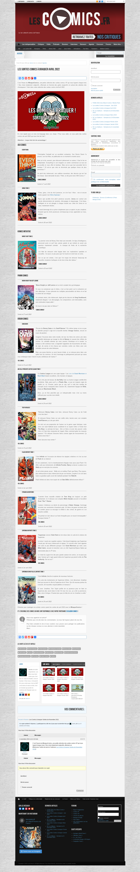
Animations (77, 48)
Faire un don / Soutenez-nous (90, 799)
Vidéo (49, 44)
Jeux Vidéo (67, 48)
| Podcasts (30, 1)
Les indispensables (28, 44)
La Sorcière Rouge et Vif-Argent (81, 839)
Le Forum (65, 799)
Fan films (85, 48)
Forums (108, 44)
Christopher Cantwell (55, 648)
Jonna (30, 652)
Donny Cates (67, 648)
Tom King (35, 656)
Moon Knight (59, 652)
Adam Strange (32, 648)
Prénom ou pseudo (97, 165)
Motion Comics (104, 48)
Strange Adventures (25, 656)
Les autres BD (27, 48)
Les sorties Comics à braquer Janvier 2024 (48, 678)
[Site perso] (29, 695)
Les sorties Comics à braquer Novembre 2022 (62, 679)
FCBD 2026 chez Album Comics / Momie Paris (106, 103)
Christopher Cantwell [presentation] (81, 664)
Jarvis (31, 63)
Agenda (91, 44)
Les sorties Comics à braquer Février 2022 (62, 694)
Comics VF (76, 811)
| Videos (38, 1)
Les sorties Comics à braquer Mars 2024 (105, 115)
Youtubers (94, 48)
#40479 (82, 739)
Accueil (20, 719)
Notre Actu (116, 44)
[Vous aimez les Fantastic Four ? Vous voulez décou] (30, 837)
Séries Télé (52, 48)
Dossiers (65, 44)
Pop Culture (76, 819)
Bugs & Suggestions (78, 809)
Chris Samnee (43, 648)
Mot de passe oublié (97, 90)
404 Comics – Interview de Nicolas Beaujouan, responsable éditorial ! (77, 696)
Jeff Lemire (22, 652)
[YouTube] (26, 695)
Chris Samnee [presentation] (66, 664)
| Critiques (21, 1)
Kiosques (37, 48)
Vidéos (53, 656)
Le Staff (24, 799)
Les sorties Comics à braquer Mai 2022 (48, 694)
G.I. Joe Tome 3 (77, 837)
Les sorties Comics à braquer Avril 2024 (104, 108)
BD (19, 48)
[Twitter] (20, 695)
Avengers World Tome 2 (79, 833)
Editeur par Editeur (75, 799)
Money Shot (50, 652)
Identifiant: (24, 776)
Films (44, 48)
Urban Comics (44, 656)
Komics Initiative (39, 652)
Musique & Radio (77, 817)
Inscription (94, 88)
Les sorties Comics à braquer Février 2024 (105, 122)
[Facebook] (23, 695)
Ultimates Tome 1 (77, 835)
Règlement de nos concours (52, 799)
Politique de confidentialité (35, 799)
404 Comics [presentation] (56, 664)
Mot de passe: (25, 782)
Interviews (74, 44)
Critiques (41, 44)
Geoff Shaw (77, 648)
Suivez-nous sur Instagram (31, 851)
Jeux (59, 48)
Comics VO (76, 813)
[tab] (56, 664)
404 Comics (23, 648)
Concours (100, 44)
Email (93, 172)
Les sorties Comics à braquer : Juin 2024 (105, 105)
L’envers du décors (78, 815)
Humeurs (83, 44)
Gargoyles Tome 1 (78, 841)
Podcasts (56, 44)
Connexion (80, 791)
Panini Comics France (71, 652)
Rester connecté (27, 787)
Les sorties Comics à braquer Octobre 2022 (77, 678)
